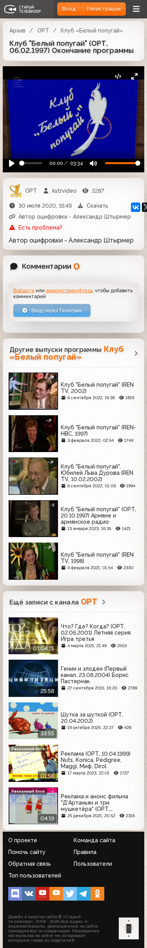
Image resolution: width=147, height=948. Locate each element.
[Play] (12, 163)
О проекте (22, 840)
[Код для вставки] (118, 76)
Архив (17, 30)
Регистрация (104, 9)
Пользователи (93, 864)
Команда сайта (94, 840)
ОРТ (43, 30)
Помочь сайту (26, 852)
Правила (85, 852)
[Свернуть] (134, 76)
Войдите (23, 290)
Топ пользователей (34, 875)
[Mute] (93, 163)
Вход (69, 9)
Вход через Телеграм (56, 310)
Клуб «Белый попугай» (92, 30)
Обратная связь (29, 864)
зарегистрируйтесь (69, 290)
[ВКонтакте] (135, 207)
